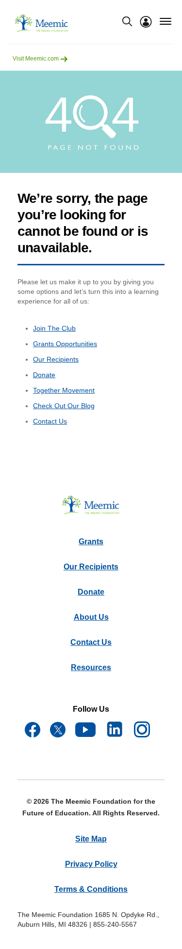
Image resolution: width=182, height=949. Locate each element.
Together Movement (64, 390)
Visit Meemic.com (36, 58)
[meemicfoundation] (42, 23)
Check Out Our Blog (64, 406)
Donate (44, 375)
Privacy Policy (91, 864)
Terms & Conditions (91, 889)
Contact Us (50, 421)
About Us (91, 617)
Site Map (91, 839)
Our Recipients (56, 359)
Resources (91, 667)
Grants (91, 541)
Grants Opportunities (65, 344)
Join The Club (54, 328)
